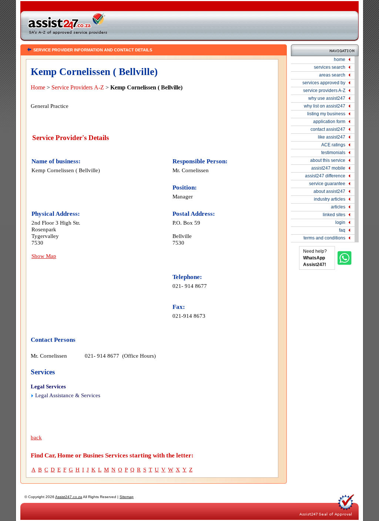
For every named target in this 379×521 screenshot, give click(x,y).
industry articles (329, 199)
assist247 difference (325, 175)
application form (329, 121)
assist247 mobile (328, 168)
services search (329, 67)
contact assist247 (328, 129)
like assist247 (331, 137)
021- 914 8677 (189, 286)
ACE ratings (333, 144)
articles (338, 207)
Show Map (43, 256)
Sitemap (127, 497)
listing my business (326, 113)
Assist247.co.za (68, 497)
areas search (332, 75)
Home (38, 87)
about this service (327, 160)
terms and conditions (324, 238)
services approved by (323, 82)
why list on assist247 (324, 106)
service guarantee (327, 183)
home (339, 59)
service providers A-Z (324, 90)
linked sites (334, 214)
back (36, 437)
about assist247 (329, 191)
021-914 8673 (188, 316)
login (340, 222)
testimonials (333, 152)
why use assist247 (326, 98)
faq (342, 230)
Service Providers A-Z (77, 87)
